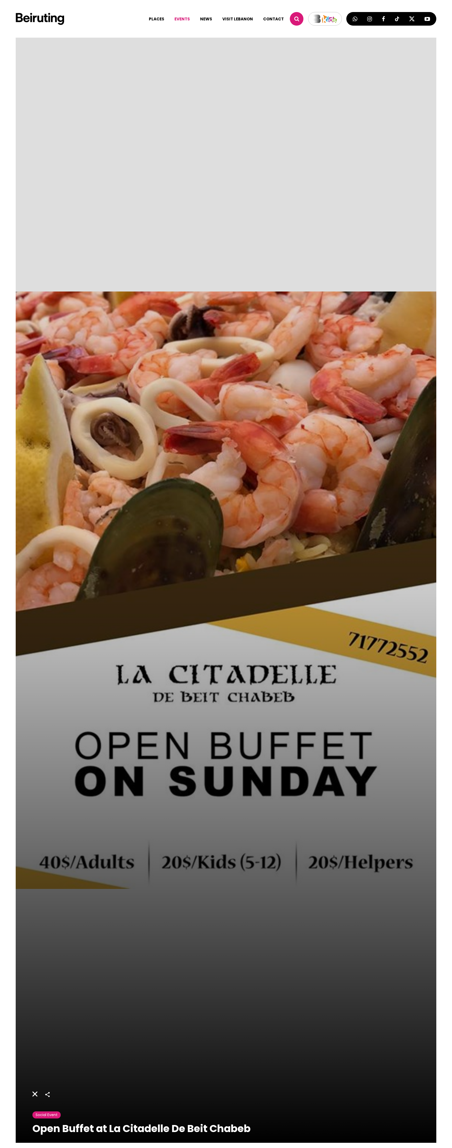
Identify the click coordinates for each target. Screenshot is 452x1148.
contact (273, 19)
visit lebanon (237, 19)
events (182, 19)
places (156, 19)
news (206, 19)
